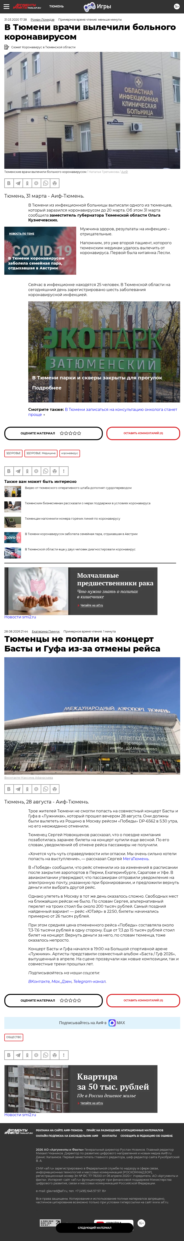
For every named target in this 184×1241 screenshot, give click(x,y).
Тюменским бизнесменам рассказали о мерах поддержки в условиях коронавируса (87, 503)
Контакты (109, 1136)
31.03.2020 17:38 (15, 19)
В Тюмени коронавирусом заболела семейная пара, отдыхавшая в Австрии (81, 534)
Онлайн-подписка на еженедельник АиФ (67, 1136)
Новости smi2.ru (20, 617)
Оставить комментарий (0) (143, 433)
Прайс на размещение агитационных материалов (124, 1130)
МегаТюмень (136, 859)
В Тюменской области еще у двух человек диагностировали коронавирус (80, 549)
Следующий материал (94, 1227)
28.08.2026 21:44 (16, 631)
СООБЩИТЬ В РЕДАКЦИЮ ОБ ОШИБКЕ (147, 1136)
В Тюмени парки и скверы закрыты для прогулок (97, 378)
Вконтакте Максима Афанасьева (28, 777)
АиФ (124, 172)
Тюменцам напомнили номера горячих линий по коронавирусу (72, 518)
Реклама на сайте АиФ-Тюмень (59, 1130)
